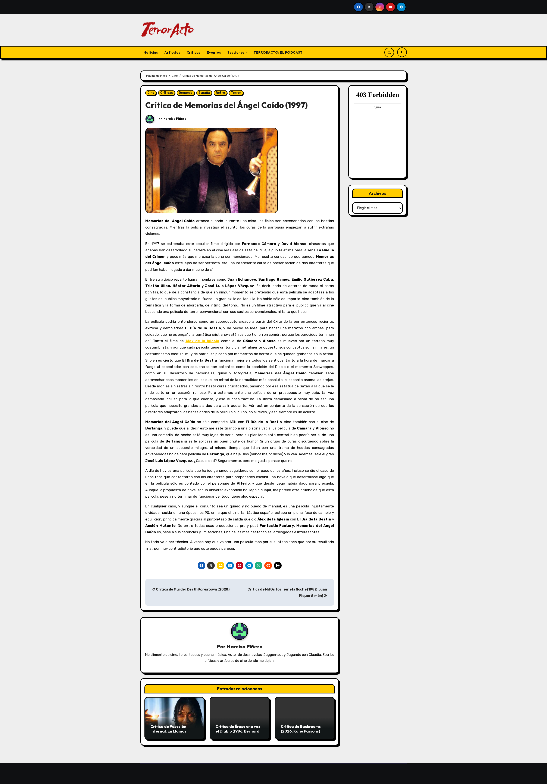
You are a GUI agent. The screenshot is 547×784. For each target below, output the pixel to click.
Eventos (214, 52)
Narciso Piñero (174, 119)
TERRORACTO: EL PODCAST (278, 52)
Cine (150, 93)
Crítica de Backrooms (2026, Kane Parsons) (301, 729)
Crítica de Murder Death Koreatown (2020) (192, 589)
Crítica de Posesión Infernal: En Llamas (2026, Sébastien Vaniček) (168, 733)
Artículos (172, 52)
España (204, 93)
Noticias (151, 52)
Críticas (193, 52)
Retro (220, 93)
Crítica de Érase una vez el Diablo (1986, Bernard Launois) (238, 731)
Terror (236, 93)
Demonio (186, 93)
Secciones (236, 52)
